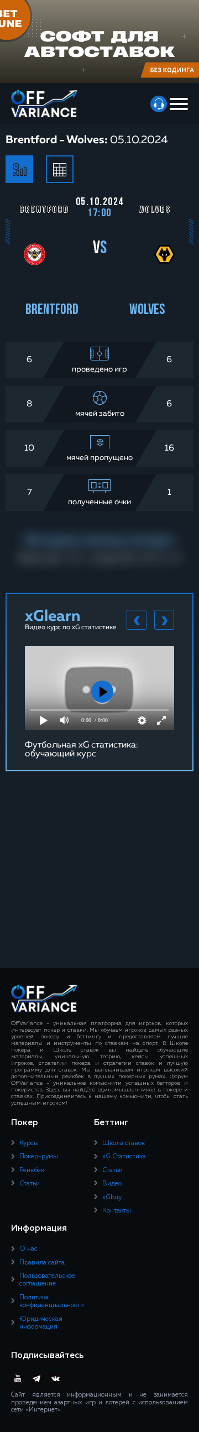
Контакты (116, 1211)
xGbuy (112, 1197)
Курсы (29, 1143)
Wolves (147, 310)
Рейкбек (31, 1170)
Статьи (29, 1183)
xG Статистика (124, 1156)
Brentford (51, 310)
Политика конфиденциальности (51, 1301)
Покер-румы (38, 1156)
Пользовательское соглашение (47, 1280)
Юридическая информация (40, 1323)
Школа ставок (123, 1143)
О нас (28, 1249)
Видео (112, 1183)
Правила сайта (42, 1262)
